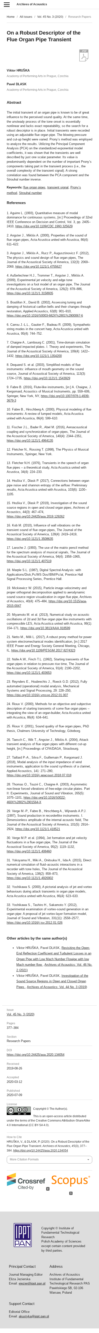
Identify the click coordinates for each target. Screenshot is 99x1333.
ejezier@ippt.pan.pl (32, 1283)
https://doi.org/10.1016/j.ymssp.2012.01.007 (37, 695)
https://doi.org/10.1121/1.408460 (29, 851)
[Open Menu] (6, 4)
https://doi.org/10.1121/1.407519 (29, 561)
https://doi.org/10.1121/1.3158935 (30, 293)
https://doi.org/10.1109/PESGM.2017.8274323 (43, 650)
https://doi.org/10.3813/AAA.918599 (45, 628)
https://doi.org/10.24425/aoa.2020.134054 (35, 1054)
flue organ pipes (34, 187)
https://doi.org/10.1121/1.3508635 (30, 539)
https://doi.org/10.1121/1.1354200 (38, 356)
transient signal (57, 187)
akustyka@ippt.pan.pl (34, 1316)
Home (11, 16)
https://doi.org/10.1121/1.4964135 (30, 440)
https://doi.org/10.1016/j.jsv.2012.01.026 (34, 922)
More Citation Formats (24, 1159)
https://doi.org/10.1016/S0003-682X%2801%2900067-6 (45, 315)
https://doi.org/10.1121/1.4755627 (38, 266)
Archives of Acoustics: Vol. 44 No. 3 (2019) (57, 987)
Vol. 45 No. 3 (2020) (50, 16)
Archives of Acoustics (32, 4)
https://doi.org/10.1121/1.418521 (37, 829)
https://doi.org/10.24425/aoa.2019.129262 (35, 516)
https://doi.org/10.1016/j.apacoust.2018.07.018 (39, 775)
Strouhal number (30, 193)
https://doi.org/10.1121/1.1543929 (47, 378)
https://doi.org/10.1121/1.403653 (29, 673)
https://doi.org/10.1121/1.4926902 (30, 878)
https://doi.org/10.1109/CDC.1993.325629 (44, 226)
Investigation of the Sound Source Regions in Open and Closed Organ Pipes (52, 981)
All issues (26, 16)
